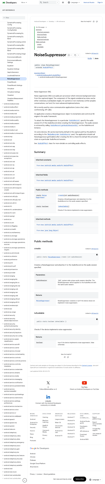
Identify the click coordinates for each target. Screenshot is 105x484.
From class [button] (55, 165)
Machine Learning (45, 421)
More (23, 2)
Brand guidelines (49, 474)
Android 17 (71, 417)
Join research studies (96, 434)
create (61, 195)
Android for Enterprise (34, 423)
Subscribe (80, 479)
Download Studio (83, 435)
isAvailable (62, 206)
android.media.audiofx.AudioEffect (49, 75)
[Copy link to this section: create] (43, 248)
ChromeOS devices (58, 426)
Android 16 (71, 420)
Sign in (100, 2)
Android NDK (84, 439)
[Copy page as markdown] (75, 55)
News (32, 434)
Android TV (58, 436)
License (39, 474)
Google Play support (96, 429)
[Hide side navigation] (25, 480)
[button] (13, 103)
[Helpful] (93, 21)
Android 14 (71, 427)
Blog (31, 437)
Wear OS (58, 422)
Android (32, 419)
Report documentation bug (97, 423)
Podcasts (33, 440)
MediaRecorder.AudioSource (59, 134)
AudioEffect (48, 67)
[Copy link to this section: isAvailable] (46, 313)
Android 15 (71, 424)
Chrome (32, 457)
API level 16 (94, 53)
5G (44, 438)
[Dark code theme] (97, 254)
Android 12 (71, 434)
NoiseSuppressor (41, 196)
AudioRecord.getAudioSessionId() (64, 125)
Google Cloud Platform (37, 463)
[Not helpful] (96, 21)
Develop (51, 21)
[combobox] (49, 2)
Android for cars (59, 431)
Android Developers (40, 21)
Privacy (45, 435)
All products (34, 467)
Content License (87, 365)
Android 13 (71, 430)
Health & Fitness (45, 426)
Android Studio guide (85, 422)
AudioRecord (74, 120)
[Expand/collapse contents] (46, 27)
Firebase (33, 460)
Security (32, 427)
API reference (8, 10)
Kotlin (90, 58)
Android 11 (71, 437)
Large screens (59, 419)
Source (32, 431)
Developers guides (83, 427)
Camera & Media (46, 431)
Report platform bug (96, 418)
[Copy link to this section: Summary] (47, 152)
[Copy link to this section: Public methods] (55, 241)
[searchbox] (13, 17)
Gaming (45, 417)
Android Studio (89, 2)
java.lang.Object (39, 73)
